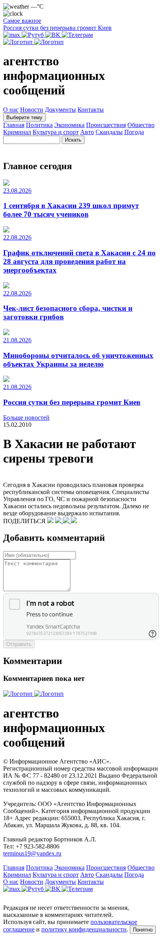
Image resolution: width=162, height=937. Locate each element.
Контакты (90, 109)
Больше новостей (26, 417)
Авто (87, 132)
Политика (39, 125)
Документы (60, 109)
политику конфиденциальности (84, 929)
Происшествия (106, 125)
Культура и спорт (56, 132)
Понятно (143, 930)
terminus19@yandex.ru (32, 853)
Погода (134, 132)
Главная (13, 125)
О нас (10, 109)
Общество (141, 125)
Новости (31, 109)
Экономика (69, 125)
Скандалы (109, 132)
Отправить (18, 644)
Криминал (17, 132)
